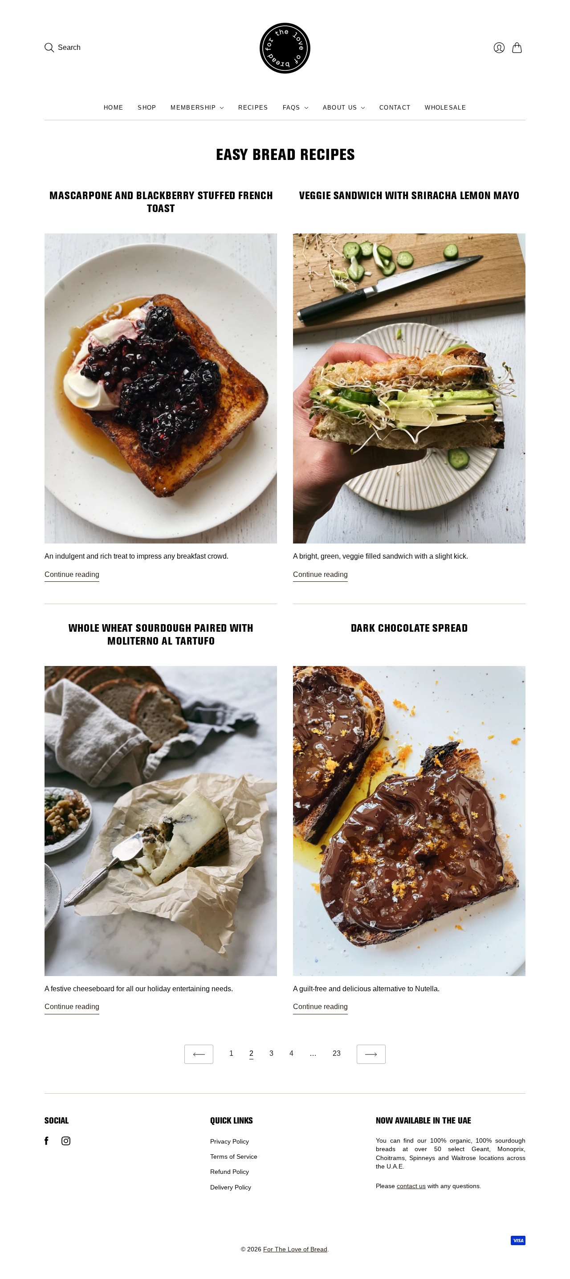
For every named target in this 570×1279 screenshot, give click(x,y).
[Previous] (198, 1054)
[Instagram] (65, 1143)
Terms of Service (233, 1156)
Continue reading (72, 574)
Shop (147, 107)
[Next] (371, 1054)
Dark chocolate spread (409, 628)
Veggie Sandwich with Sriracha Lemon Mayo (409, 195)
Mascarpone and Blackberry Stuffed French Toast (161, 202)
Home (113, 107)
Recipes (253, 107)
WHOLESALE (445, 107)
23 (337, 1053)
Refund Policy (229, 1171)
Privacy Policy (229, 1141)
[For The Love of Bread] (285, 47)
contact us (411, 1185)
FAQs (292, 107)
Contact (395, 107)
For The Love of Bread (295, 1249)
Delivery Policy (230, 1187)
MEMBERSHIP (193, 107)
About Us (340, 107)
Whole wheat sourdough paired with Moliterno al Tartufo (161, 634)
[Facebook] (47, 1143)
